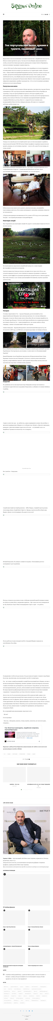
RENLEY (27, 1016)
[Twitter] (42, 14)
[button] (5, 778)
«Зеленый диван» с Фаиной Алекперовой (12, 946)
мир (19, 996)
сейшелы (16, 1000)
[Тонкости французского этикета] (39, 956)
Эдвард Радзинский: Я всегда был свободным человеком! (13, 966)
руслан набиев (36, 998)
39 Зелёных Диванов (9, 907)
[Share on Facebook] (25, 759)
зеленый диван (43, 991)
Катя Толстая (35, 986)
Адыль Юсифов (14, 986)
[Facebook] (41, 14)
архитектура (26, 989)
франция (43, 1000)
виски (19, 991)
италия (21, 993)
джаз (35, 991)
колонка (6, 996)
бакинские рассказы (36, 989)
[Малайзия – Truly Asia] (14, 774)
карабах (35, 993)
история (14, 993)
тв (22, 1000)
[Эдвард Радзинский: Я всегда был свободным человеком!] (14, 956)
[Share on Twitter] (26, 759)
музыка (44, 996)
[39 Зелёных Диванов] (26, 890)
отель (12, 998)
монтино (31, 996)
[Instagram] (44, 14)
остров (6, 998)
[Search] (49, 14)
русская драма (7, 1000)
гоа (4, 754)
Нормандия (43, 986)
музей (38, 996)
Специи (28, 754)
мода (25, 996)
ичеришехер (28, 993)
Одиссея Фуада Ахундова (33, 946)
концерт (13, 996)
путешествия (22, 754)
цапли (33, 754)
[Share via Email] (29, 759)
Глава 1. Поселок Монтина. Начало (35, 926)
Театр (10, 989)
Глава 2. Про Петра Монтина (9, 926)
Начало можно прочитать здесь (12, 61)
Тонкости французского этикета (35, 965)
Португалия (14, 754)
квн (41, 993)
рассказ (27, 998)
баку (13, 991)
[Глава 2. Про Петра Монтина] (14, 917)
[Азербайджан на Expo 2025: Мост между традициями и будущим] (38, 774)
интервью (7, 993)
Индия (8, 754)
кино (46, 993)
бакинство (7, 991)
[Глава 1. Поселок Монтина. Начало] (39, 917)
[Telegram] (47, 14)
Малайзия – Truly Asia (14, 784)
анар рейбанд (17, 989)
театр (27, 1000)
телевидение (34, 1000)
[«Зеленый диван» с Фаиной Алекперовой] (14, 937)
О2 (5, 989)
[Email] (45, 14)
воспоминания (27, 991)
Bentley (6, 986)
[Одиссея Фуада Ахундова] (39, 937)
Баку (21, 986)
